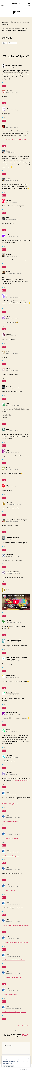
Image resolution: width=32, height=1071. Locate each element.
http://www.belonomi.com (20, 780)
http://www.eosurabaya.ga (10, 838)
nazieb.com (16, 3)
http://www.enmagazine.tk (10, 804)
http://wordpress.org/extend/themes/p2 (14, 139)
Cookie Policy (8, 1063)
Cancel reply (16, 1038)
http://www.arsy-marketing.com (11, 977)
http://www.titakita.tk (8, 890)
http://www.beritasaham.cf (10, 994)
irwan (25, 1035)
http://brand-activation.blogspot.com (13, 960)
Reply (3, 86)
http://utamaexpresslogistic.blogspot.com (15, 942)
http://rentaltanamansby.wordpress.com (14, 1012)
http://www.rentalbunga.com (10, 856)
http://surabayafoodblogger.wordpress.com (15, 925)
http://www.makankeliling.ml (10, 821)
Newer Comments (24, 1026)
